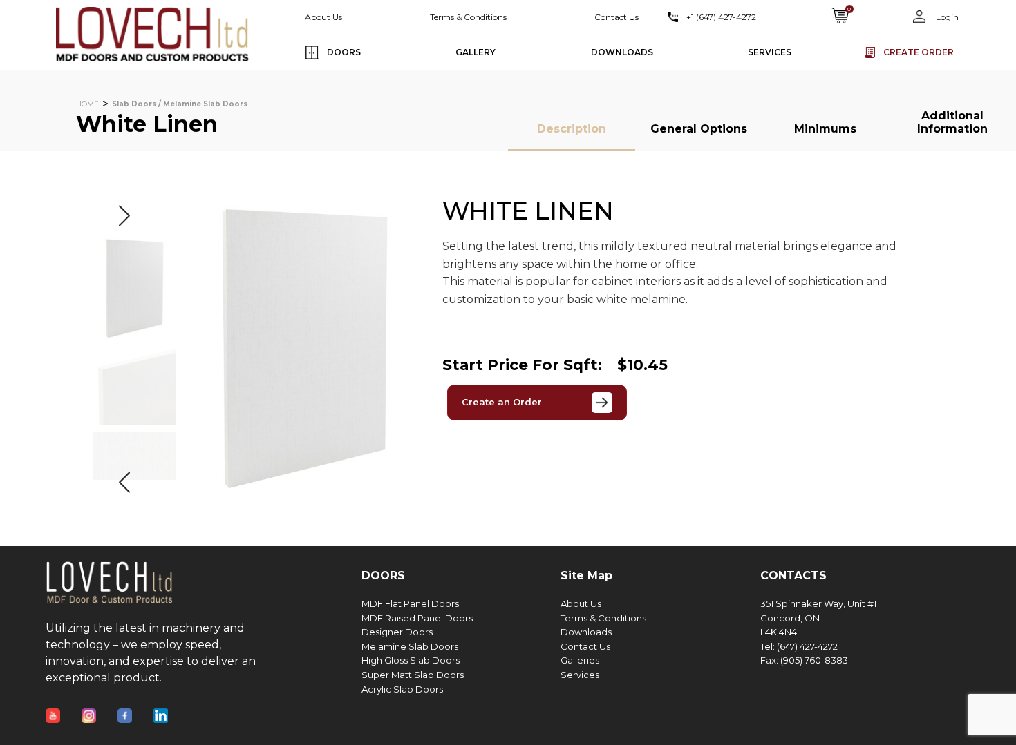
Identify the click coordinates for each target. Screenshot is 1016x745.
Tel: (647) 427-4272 (799, 646)
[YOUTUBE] (64, 707)
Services (580, 675)
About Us (323, 17)
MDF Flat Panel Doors (410, 604)
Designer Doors (397, 632)
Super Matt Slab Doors (412, 675)
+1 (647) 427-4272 (721, 17)
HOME (87, 103)
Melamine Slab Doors (409, 646)
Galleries (580, 660)
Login (946, 17)
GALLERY (475, 52)
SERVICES (769, 52)
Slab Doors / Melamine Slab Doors (179, 103)
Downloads (586, 632)
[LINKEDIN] (171, 707)
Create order (918, 52)
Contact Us (616, 17)
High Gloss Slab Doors (410, 660)
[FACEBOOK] (135, 707)
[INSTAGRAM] (99, 707)
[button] (124, 215)
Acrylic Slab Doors (402, 689)
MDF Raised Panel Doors (417, 618)
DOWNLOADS (622, 52)
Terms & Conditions (468, 17)
